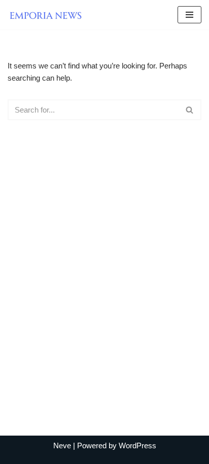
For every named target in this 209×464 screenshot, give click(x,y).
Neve (62, 445)
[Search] (190, 109)
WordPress (137, 445)
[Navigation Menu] (189, 14)
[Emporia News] (48, 14)
